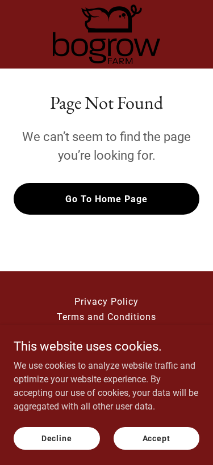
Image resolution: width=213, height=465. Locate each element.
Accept (156, 437)
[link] (106, 34)
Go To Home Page (106, 199)
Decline (56, 437)
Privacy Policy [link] (106, 301)
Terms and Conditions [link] (106, 317)
